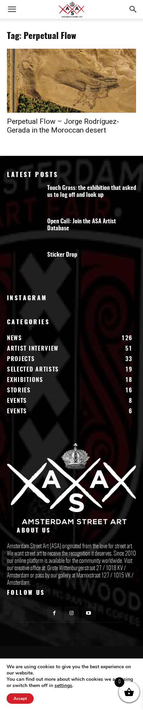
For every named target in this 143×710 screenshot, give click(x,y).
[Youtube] (88, 613)
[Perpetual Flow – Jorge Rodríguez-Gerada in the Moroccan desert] (71, 81)
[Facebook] (54, 613)
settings (63, 686)
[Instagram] (71, 613)
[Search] (133, 9)
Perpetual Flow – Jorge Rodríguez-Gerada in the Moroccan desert (63, 125)
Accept (20, 698)
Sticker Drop (62, 255)
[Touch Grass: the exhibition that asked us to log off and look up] (24, 198)
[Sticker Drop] (24, 265)
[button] (12, 9)
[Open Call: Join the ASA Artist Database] (24, 232)
